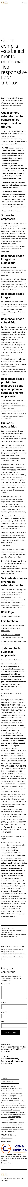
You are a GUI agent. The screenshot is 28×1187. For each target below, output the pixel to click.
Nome (3, 1002)
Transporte (17, 1131)
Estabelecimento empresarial (17, 934)
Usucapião (6, 1134)
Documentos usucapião (6, 1105)
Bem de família (10, 1091)
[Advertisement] (14, 21)
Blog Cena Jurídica (18, 930)
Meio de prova (4, 1116)
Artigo (3, 1091)
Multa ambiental (4, 1120)
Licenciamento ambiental (20, 1114)
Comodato (12, 1093)
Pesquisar (4, 1078)
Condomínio (20, 1096)
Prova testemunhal (5, 1125)
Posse (11, 1120)
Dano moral (4, 1103)
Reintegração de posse (6, 1127)
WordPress (4, 1180)
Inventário (21, 1112)
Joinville (5, 1114)
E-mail (3, 1012)
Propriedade (21, 1122)
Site (2, 1021)
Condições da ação (8, 1096)
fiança (13, 470)
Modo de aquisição (14, 1117)
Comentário (5, 984)
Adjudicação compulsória (8, 1086)
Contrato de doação (7, 1100)
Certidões (17, 1091)
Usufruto (14, 1135)
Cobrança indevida (5, 1093)
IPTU (2, 1114)
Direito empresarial (6, 932)
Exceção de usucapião (6, 1107)
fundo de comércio (7, 141)
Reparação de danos (17, 1127)
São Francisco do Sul (7, 1131)
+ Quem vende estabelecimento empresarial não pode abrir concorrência (12, 628)
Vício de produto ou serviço (6, 1137)
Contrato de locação (18, 1100)
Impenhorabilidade (6, 1110)
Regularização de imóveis (16, 1125)
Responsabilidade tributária (9, 936)
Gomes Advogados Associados (19, 1107)
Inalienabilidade (16, 1110)
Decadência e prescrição (15, 1103)
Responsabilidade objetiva (6, 1129)
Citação (21, 1091)
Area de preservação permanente (11, 1088)
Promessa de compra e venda (9, 1122)
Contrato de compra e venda (10, 1098)
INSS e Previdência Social (9, 1112)
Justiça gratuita (11, 1114)
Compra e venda (19, 1093)
